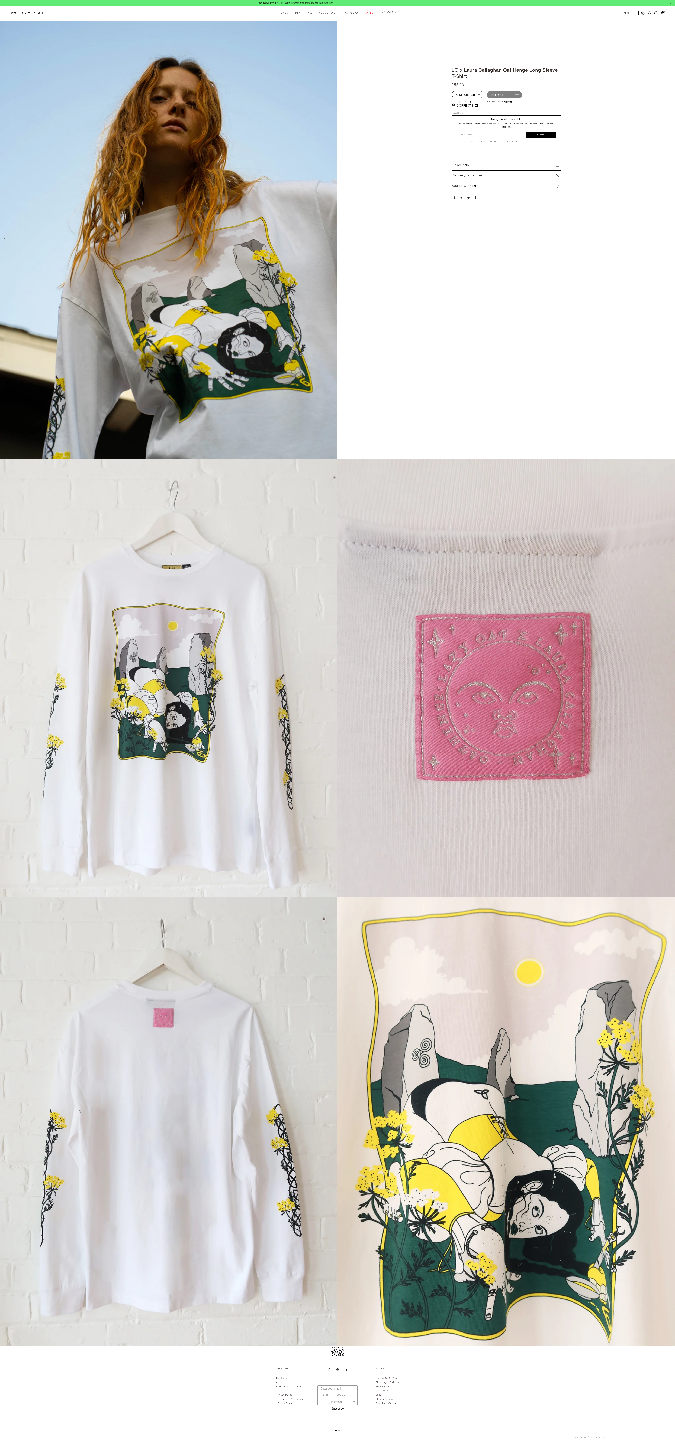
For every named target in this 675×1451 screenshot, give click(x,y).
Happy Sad (351, 13)
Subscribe (337, 1408)
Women (283, 13)
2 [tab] (339, 1430)
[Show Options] (354, 1402)
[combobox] (336, 1402)
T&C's (279, 1391)
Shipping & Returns (387, 1382)
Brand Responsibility (288, 1387)
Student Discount (386, 1399)
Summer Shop (328, 13)
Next (332, 239)
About (279, 1382)
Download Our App (387, 1403)
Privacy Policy (284, 1395)
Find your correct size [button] (468, 104)
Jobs (378, 1395)
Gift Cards (382, 1391)
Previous (5, 239)
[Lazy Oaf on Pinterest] (337, 1370)
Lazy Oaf (601, 1437)
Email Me (540, 135)
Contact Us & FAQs (387, 1378)
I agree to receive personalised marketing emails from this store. (490, 142)
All (310, 13)
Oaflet (370, 13)
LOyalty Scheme (285, 1403)
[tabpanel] (337, 1394)
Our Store (281, 1378)
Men (298, 13)
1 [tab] (336, 1430)
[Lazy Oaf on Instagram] (346, 1370)
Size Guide (458, 112)
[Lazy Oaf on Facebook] (328, 1370)
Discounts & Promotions (289, 1399)
